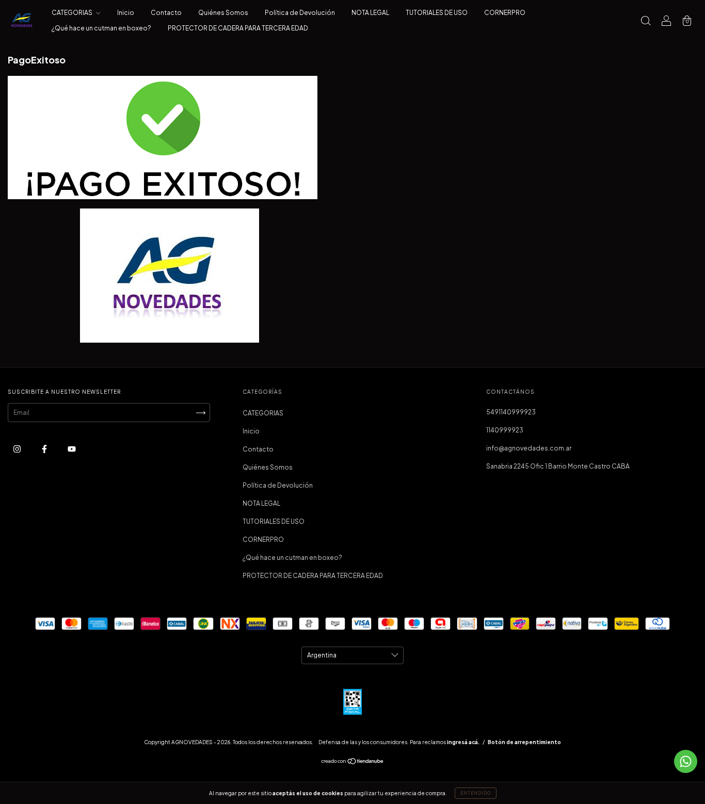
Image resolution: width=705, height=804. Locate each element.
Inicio (125, 13)
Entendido (475, 793)
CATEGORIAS (72, 13)
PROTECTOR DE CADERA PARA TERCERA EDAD (238, 28)
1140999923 (504, 430)
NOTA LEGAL (370, 13)
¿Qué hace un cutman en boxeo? (101, 28)
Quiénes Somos (223, 13)
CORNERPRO (504, 13)
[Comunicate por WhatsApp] (685, 761)
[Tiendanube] (353, 762)
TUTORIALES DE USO (437, 13)
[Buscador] (645, 22)
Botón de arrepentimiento (524, 742)
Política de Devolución (300, 13)
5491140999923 (511, 412)
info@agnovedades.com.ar (528, 448)
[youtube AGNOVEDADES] (71, 449)
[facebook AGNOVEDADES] (45, 449)
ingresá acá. (463, 742)
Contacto (166, 13)
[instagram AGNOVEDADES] (17, 449)
